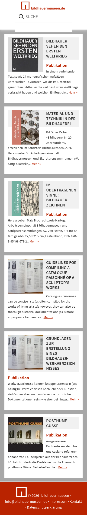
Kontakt (76, 501)
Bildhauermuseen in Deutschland (43, 5)
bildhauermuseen (55, 495)
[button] (43, 27)
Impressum (58, 501)
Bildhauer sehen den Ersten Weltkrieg (56, 48)
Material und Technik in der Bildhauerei (61, 118)
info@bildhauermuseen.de (26, 501)
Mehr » (72, 92)
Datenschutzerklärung (44, 507)
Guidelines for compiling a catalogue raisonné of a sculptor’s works (61, 275)
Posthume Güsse (56, 423)
